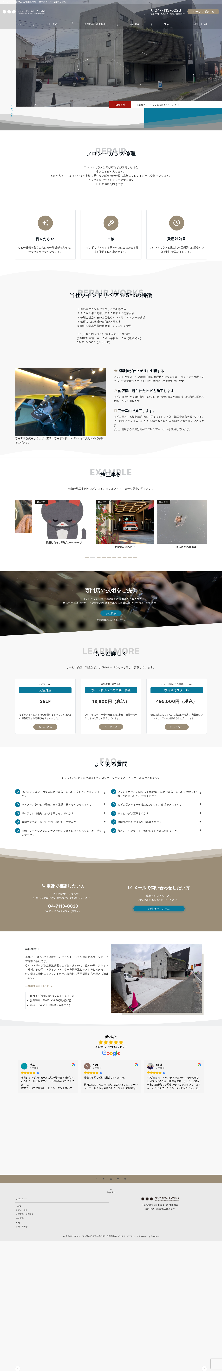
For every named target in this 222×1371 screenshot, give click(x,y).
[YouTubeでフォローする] (118, 1179)
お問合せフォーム (159, 908)
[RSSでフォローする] (125, 1179)
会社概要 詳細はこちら (38, 985)
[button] (204, 1368)
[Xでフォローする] (97, 1179)
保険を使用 (168, 547)
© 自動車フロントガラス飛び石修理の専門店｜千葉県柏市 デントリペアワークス (100, 1236)
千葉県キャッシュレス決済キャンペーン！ (157, 104)
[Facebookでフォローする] (104, 1179)
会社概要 (111, 613)
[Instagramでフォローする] (111, 1179)
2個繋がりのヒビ (46, 547)
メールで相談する (203, 11)
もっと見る (45, 727)
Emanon (155, 1236)
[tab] (87, 557)
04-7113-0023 (168, 10)
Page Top (111, 1192)
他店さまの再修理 (107, 547)
